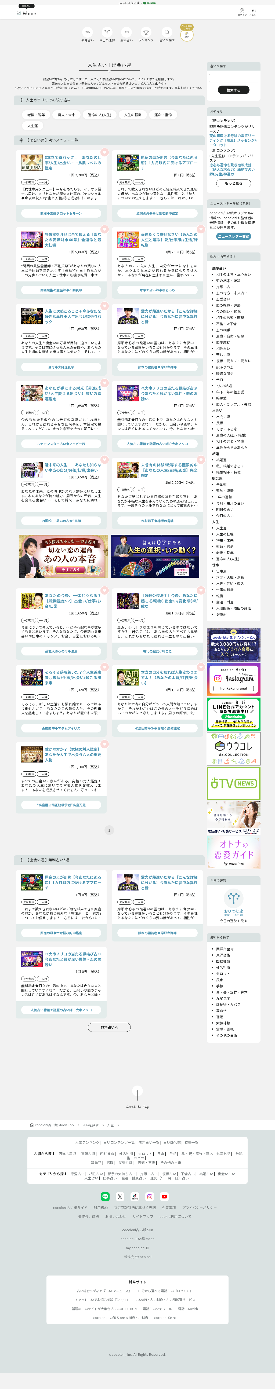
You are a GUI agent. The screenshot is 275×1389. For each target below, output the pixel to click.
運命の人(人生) (99, 114)
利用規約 (101, 1207)
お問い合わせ (115, 1216)
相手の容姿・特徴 (230, 441)
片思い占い (149, 1173)
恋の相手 (223, 329)
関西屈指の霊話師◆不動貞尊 (61, 290)
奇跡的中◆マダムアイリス (61, 728)
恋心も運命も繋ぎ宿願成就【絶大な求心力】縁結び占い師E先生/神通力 (232, 169)
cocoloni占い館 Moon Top (54, 1125)
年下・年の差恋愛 (230, 391)
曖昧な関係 (225, 373)
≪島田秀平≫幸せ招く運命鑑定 (157, 728)
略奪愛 (221, 398)
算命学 (221, 1010)
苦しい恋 (223, 354)
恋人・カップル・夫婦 (233, 404)
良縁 (219, 422)
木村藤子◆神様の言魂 (157, 520)
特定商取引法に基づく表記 (135, 1207)
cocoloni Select (165, 1317)
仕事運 (221, 571)
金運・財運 (225, 601)
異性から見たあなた (232, 447)
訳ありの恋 (225, 366)
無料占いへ (109, 1027)
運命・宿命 (163, 114)
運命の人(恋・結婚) (231, 435)
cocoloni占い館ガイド (70, 1207)
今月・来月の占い (230, 503)
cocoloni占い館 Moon (137, 1238)
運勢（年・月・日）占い (169, 1178)
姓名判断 (223, 967)
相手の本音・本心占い (233, 274)
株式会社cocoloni (137, 1256)
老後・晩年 (36, 114)
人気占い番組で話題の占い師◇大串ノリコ (157, 443)
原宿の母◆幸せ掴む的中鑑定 (157, 213)
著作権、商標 (88, 1216)
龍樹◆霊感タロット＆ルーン (61, 213)
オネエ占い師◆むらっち (157, 290)
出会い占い (226, 1173)
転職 (219, 595)
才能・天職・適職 (230, 577)
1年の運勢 (224, 496)
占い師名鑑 (172, 1142)
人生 (110, 1125)
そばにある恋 (226, 428)
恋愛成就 (223, 342)
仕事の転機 (225, 589)
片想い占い (225, 286)
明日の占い (225, 509)
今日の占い (225, 515)
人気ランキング (87, 1142)
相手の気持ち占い (122, 1173)
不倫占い (188, 1173)
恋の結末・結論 (228, 280)
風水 (219, 979)
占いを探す (90, 1125)
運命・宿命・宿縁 (230, 336)
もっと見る (234, 183)
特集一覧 (191, 1142)
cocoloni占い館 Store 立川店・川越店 (120, 1317)
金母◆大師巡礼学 (61, 367)
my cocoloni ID (137, 1247)
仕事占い (110, 1178)
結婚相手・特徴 (228, 472)
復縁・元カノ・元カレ (233, 360)
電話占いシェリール (157, 1308)
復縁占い (169, 1173)
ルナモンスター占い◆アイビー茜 (61, 443)
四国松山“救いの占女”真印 (61, 520)
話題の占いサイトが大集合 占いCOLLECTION (104, 1308)
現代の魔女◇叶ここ (157, 651)
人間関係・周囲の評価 (233, 608)
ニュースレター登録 (233, 236)
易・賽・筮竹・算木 (232, 992)
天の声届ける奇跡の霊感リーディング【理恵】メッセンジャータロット (233, 140)
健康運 (221, 614)
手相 (219, 985)
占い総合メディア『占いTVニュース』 (104, 1290)
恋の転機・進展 (228, 305)
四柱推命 (223, 961)
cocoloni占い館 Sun (137, 1229)
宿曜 (219, 1016)
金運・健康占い (133, 1178)
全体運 (221, 484)
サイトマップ (142, 1216)
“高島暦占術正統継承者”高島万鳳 (61, 804)
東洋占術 (223, 955)
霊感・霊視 (225, 1029)
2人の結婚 (224, 385)
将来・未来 (66, 114)
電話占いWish (188, 1308)
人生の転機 (133, 114)
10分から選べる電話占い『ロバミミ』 (165, 1290)
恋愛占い (223, 299)
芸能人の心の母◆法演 (61, 651)
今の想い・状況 (228, 311)
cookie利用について (175, 1216)
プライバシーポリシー (199, 1207)
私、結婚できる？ (230, 465)
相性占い (223, 348)
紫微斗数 (223, 1022)
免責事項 (169, 1207)
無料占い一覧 (149, 1142)
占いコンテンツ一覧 (119, 1142)
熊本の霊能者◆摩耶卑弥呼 (157, 367)
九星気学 (223, 998)
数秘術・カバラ (228, 1004)
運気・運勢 (225, 490)
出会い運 (223, 416)
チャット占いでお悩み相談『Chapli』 (102, 1299)
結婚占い (206, 1173)
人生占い (91, 1178)
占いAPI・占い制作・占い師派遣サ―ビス (165, 1299)
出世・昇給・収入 (230, 583)
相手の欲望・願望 (230, 317)
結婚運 (221, 459)
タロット (223, 973)
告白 (219, 379)
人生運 (32, 125)
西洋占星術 (225, 948)
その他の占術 (226, 1035)
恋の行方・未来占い (232, 292)
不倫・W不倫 (226, 323)
